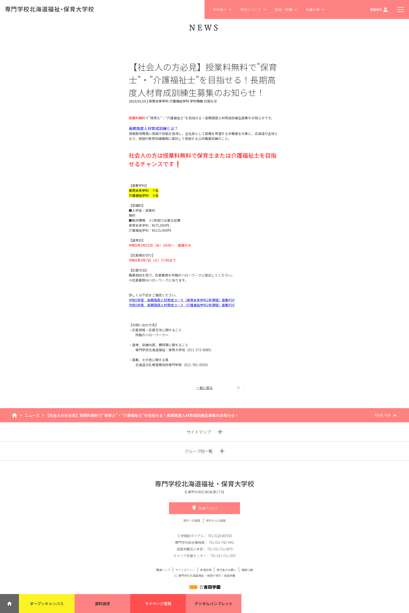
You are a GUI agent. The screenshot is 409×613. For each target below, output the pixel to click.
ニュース (32, 415)
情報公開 (247, 570)
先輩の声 (313, 9)
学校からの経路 (216, 520)
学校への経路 (192, 520)
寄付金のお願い (226, 570)
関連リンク (163, 570)
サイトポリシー (185, 570)
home (15, 415)
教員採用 (206, 570)
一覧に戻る (204, 387)
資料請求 (102, 603)
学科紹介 (220, 9)
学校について (251, 9)
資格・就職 (284, 9)
